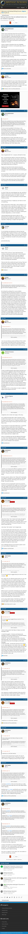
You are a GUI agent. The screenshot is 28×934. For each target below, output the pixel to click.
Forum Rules (4, 926)
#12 (26, 447)
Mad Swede (8, 556)
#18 (26, 727)
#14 (26, 553)
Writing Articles (4, 912)
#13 (26, 497)
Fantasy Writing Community (7, 908)
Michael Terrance (9, 351)
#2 (26, 73)
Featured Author (6, 887)
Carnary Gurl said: (5, 326)
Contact (3, 928)
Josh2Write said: (5, 505)
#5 (26, 184)
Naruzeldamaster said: (6, 282)
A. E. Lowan (10, 789)
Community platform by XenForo (11, 932)
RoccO (6, 187)
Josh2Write (7, 450)
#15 (26, 608)
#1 (26, 26)
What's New (4, 914)
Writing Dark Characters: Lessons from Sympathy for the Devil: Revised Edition (13, 866)
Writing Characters (8, 872)
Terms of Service (5, 924)
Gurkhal (7, 226)
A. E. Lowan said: (5, 561)
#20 (26, 800)
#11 (26, 393)
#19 (26, 762)
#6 (26, 223)
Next (16, 22)
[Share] (24, 26)
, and (12, 88)
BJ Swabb (5, 874)
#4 (26, 147)
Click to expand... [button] (14, 337)
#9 (26, 318)
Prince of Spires (9, 396)
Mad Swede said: (5, 616)
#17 (26, 699)
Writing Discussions (10, 868)
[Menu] (1, 7)
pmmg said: (4, 118)
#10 (26, 349)
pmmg (6, 76)
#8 (26, 274)
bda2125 (5, 868)
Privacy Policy (4, 921)
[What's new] (26, 7)
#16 (26, 660)
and (7, 68)
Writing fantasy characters (10, 891)
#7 (26, 245)
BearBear (5, 880)
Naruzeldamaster (5, 20)
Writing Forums (4, 910)
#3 (26, 110)
